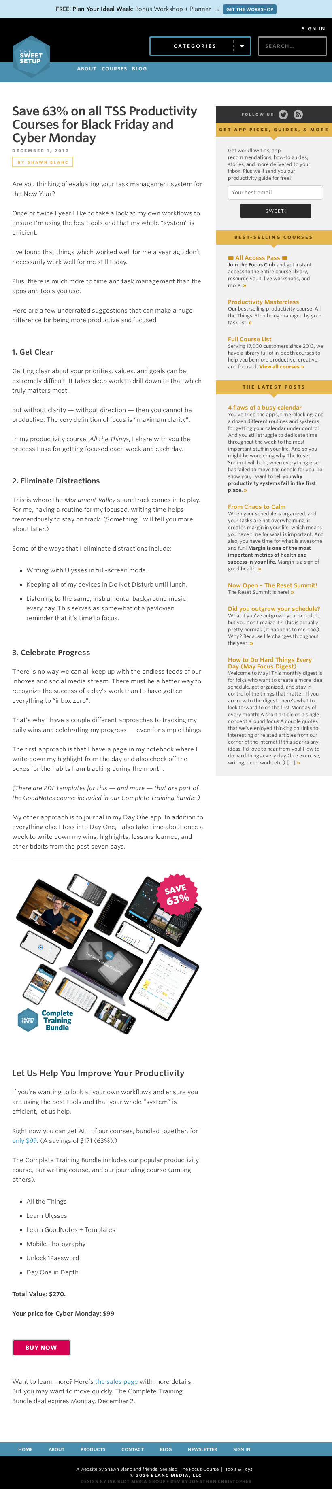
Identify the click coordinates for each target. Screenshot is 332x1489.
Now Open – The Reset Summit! (272, 585)
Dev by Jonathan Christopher (211, 1481)
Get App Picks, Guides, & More (274, 129)
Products (93, 1449)
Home (25, 1449)
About (56, 1449)
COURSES (114, 69)
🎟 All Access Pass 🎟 (257, 258)
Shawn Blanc (48, 162)
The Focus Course (199, 1469)
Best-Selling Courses (273, 237)
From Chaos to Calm (256, 507)
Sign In (314, 28)
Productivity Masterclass (263, 302)
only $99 (24, 1140)
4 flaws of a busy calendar (265, 407)
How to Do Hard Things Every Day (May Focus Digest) (270, 663)
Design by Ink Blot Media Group (123, 1481)
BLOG (139, 69)
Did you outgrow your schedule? (274, 609)
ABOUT (87, 69)
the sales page (116, 1381)
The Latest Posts (274, 387)
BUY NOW (41, 1347)
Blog (166, 1449)
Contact (132, 1449)
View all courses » (281, 367)
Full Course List (250, 339)
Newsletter (202, 1449)
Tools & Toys (239, 1469)
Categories (195, 46)
